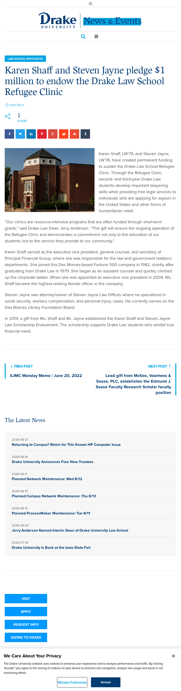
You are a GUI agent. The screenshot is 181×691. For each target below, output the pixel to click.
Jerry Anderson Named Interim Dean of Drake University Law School (70, 530)
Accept (106, 682)
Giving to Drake (26, 637)
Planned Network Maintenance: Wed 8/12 (47, 479)
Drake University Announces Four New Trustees (52, 461)
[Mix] (74, 134)
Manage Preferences (72, 682)
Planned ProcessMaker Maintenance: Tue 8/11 (51, 513)
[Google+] (53, 134)
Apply (26, 611)
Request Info (26, 624)
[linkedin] (31, 134)
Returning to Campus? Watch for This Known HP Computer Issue (66, 444)
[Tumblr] (85, 134)
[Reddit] (63, 134)
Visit (26, 598)
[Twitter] (20, 134)
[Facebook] (9, 134)
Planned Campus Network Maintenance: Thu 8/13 (54, 496)
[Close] (173, 656)
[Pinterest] (42, 134)
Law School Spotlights (25, 59)
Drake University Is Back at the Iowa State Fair (51, 547)
